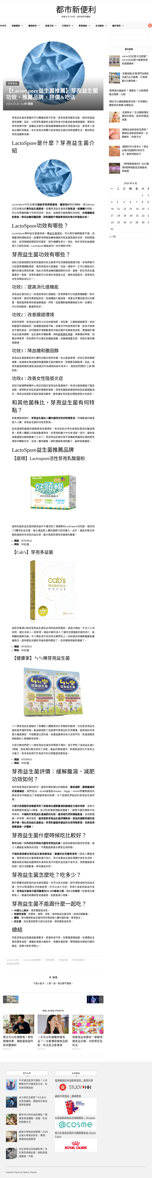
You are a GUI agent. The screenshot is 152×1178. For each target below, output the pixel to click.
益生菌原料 (56, 233)
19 (125, 215)
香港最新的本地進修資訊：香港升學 (74, 1080)
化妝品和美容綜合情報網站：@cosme (75, 1118)
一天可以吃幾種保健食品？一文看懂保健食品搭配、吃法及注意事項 (53, 1041)
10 (112, 209)
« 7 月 (112, 236)
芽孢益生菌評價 (13, 964)
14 (137, 209)
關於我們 (116, 26)
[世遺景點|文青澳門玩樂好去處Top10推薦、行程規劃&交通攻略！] (9, 999)
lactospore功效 (13, 960)
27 (131, 222)
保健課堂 (16, 26)
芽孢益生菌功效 (78, 960)
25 (118, 222)
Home (3, 26)
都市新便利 (76, 9)
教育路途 (83, 26)
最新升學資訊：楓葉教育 (68, 1096)
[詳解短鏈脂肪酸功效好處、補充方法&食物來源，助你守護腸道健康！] (96, 999)
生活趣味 (100, 26)
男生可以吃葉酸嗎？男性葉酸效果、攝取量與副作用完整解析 (18, 1041)
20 (131, 215)
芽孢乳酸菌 (49, 960)
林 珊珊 (28, 103)
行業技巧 (66, 26)
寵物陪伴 (32, 26)
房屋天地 (49, 26)
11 (118, 209)
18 (118, 215)
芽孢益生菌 (63, 960)
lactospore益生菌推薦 (32, 960)
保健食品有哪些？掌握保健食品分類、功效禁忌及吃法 (87, 1041)
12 (125, 209)
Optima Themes (30, 1172)
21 (137, 215)
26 (125, 222)
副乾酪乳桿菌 (65, 334)
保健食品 (12, 83)
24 (112, 222)
